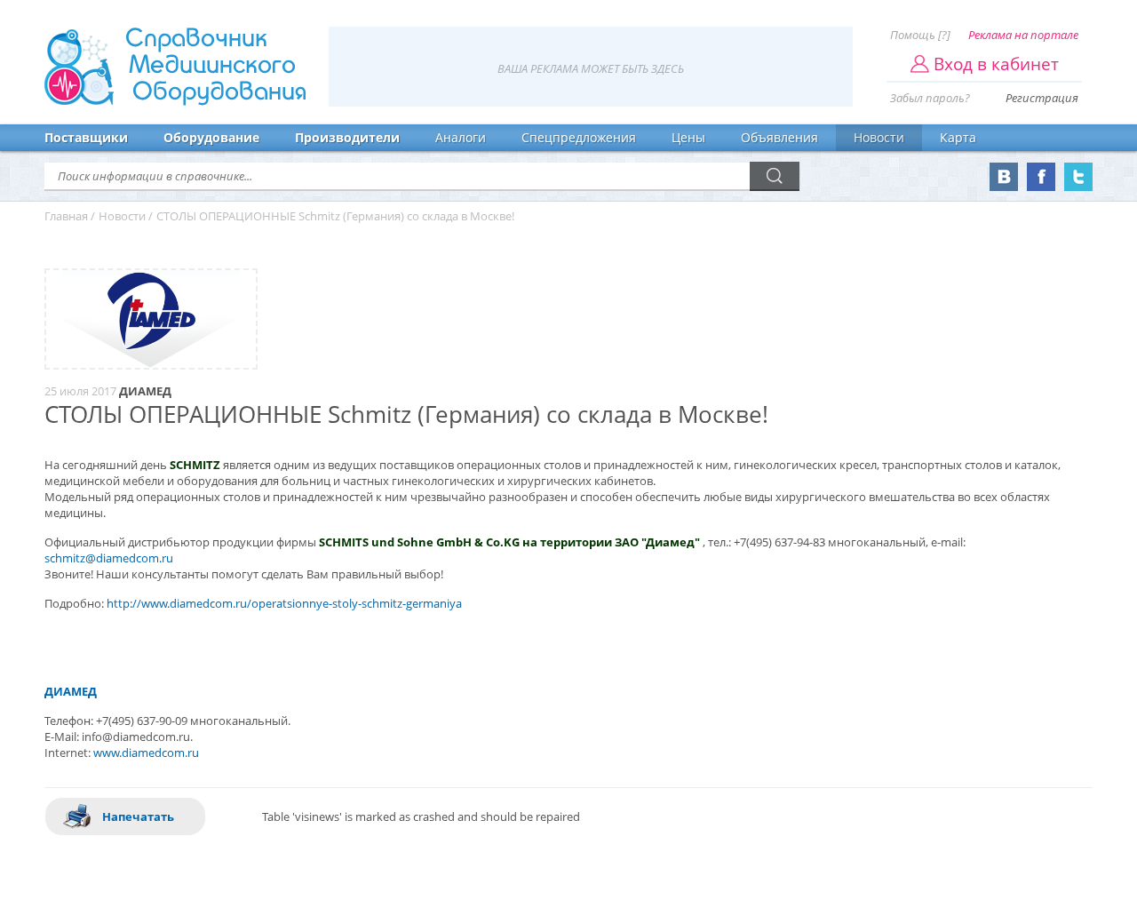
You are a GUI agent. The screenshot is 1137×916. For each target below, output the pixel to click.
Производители (347, 137)
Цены (688, 137)
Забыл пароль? (930, 98)
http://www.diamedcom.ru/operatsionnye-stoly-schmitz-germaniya (284, 603)
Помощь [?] (920, 35)
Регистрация (1042, 98)
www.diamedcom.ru (146, 753)
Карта (958, 137)
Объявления (779, 137)
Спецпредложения (578, 137)
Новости (879, 137)
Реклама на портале (1023, 35)
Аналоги (460, 137)
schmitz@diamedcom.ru (108, 558)
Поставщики (86, 137)
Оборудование (211, 137)
